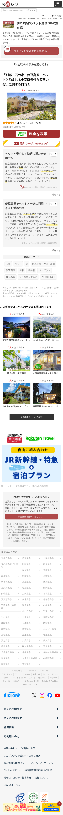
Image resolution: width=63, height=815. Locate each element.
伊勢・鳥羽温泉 (50, 652)
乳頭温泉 (26, 564)
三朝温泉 (5, 634)
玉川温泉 (47, 646)
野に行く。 (42, 678)
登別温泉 (26, 558)
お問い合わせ (10, 748)
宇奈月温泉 (48, 611)
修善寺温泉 (48, 599)
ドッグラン (44, 270)
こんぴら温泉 (49, 629)
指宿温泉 (26, 664)
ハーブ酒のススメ (30, 684)
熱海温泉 (5, 664)
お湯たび (36, 674)
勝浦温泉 (5, 629)
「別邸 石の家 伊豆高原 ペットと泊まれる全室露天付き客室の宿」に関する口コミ (26, 79)
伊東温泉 (26, 599)
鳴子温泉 (47, 564)
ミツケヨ (6, 681)
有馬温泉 (26, 623)
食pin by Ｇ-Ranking (50, 681)
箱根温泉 (26, 652)
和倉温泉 (26, 605)
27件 (38, 123)
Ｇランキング (6, 674)
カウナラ (53, 678)
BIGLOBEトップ (12, 784)
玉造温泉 (26, 634)
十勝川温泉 (48, 558)
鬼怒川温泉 (6, 588)
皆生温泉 (47, 634)
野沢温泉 (47, 588)
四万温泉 (47, 582)
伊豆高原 (10, 270)
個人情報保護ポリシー (15, 762)
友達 (8, 264)
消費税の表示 (28, 748)
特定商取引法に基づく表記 (38, 770)
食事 (21, 270)
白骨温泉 (5, 593)
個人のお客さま (13, 709)
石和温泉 (47, 593)
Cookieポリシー (12, 770)
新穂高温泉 (48, 617)
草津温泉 (47, 576)
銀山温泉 (26, 576)
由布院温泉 (48, 658)
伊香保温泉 (6, 582)
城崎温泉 (5, 623)
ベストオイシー (19, 678)
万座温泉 (26, 582)
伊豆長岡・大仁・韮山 (43, 264)
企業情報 (9, 727)
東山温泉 (47, 570)
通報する (56, 194)
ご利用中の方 (11, 736)
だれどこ (18, 674)
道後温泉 (26, 629)
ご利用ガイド (31, 670)
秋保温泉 (26, 570)
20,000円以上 (48, 277)
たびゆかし (17, 681)
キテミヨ (6, 678)
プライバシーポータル (41, 762)
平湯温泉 (26, 617)
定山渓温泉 (6, 558)
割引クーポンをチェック (34, 143)
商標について (41, 777)
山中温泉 (47, 605)
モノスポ (32, 678)
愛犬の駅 (10, 277)
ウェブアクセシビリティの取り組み (22, 755)
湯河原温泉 (6, 599)
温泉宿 (31, 270)
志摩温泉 (5, 658)
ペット (18, 264)
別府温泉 (26, 640)
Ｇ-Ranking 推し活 (31, 681)
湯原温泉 (5, 640)
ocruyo (27, 674)
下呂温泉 (5, 617)
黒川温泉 (47, 640)
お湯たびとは (17, 670)
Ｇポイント (44, 670)
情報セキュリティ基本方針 (17, 777)
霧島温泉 (5, 646)
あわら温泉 (27, 611)
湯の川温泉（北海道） (9, 566)
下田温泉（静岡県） (8, 607)
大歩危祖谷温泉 (29, 658)
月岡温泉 (26, 593)
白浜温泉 (47, 623)
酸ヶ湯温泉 (27, 646)
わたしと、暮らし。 (51, 674)
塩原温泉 (26, 588)
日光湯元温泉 (7, 652)
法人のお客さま (13, 718)
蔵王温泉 (5, 576)
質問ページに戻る (32, 417)
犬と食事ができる (28, 277)
